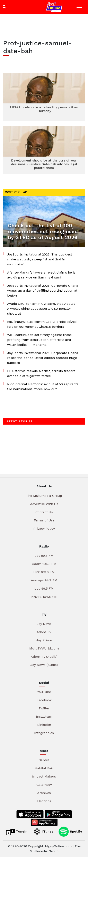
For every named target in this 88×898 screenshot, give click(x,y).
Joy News (44, 624)
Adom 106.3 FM (44, 564)
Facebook (44, 700)
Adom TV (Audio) (44, 657)
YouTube (44, 692)
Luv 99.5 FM (44, 588)
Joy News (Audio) (44, 665)
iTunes (47, 831)
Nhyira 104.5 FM (44, 597)
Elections (44, 801)
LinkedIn (44, 725)
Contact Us (44, 512)
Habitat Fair (44, 768)
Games (44, 760)
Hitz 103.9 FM (44, 572)
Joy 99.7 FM (44, 556)
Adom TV (44, 632)
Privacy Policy (44, 528)
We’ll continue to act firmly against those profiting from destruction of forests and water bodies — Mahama (39, 340)
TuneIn (21, 831)
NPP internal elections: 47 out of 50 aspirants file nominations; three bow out (42, 386)
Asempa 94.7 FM (44, 580)
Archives (44, 793)
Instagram (44, 716)
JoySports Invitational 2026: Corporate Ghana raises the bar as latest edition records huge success (42, 358)
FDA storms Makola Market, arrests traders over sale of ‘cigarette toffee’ (41, 373)
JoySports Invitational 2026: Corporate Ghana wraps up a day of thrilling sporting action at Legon (42, 290)
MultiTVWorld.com (44, 648)
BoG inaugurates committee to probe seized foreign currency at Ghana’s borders (42, 324)
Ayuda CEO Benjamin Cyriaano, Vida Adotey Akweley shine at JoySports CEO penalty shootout (41, 308)
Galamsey (44, 785)
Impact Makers (44, 776)
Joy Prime (44, 640)
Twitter (44, 708)
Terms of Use (44, 520)
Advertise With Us (44, 504)
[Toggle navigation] (80, 8)
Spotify (75, 831)
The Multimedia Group (44, 496)
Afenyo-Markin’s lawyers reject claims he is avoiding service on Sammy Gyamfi (41, 274)
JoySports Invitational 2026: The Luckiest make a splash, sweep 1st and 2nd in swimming (39, 259)
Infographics (44, 733)
